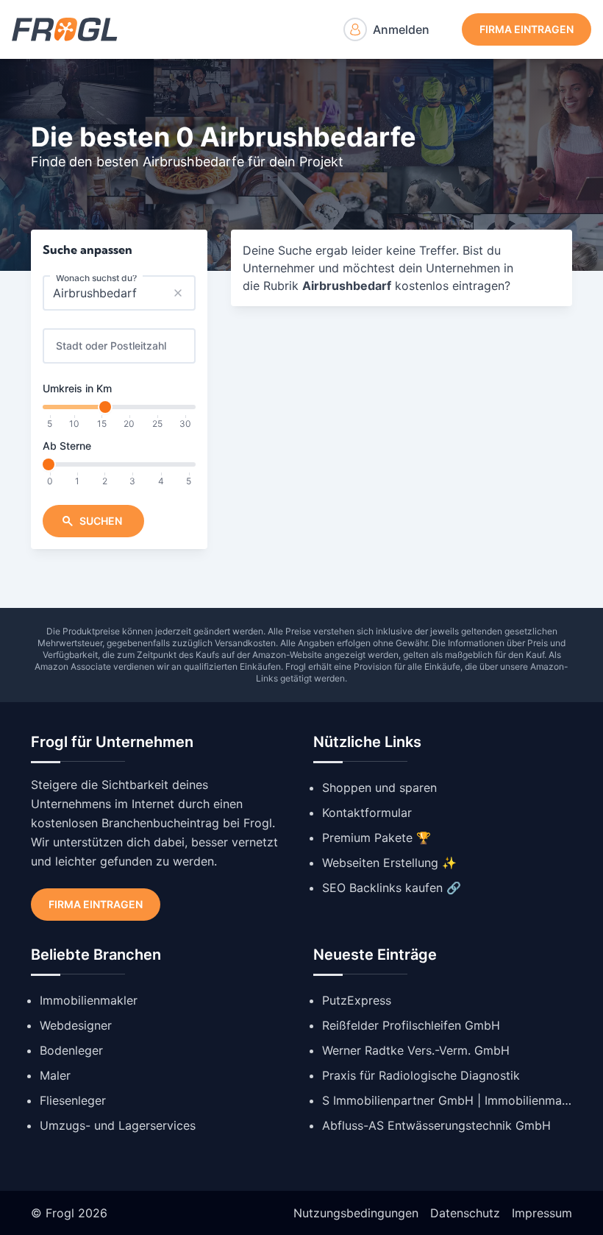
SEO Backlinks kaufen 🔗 (391, 887)
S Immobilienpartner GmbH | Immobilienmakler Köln (447, 1100)
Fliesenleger (73, 1100)
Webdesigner (76, 1025)
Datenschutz (465, 1213)
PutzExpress (356, 1000)
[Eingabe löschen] (178, 293)
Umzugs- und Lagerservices (118, 1125)
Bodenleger (71, 1050)
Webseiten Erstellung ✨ (389, 862)
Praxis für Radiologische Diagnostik (421, 1075)
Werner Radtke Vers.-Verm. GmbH (416, 1050)
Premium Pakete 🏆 (376, 837)
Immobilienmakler (89, 1000)
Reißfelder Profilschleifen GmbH (411, 1025)
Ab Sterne (67, 445)
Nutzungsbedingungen (355, 1213)
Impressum (542, 1213)
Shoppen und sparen (379, 787)
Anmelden (401, 29)
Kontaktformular (367, 812)
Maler (55, 1075)
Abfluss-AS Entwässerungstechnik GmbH (436, 1125)
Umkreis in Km (77, 388)
